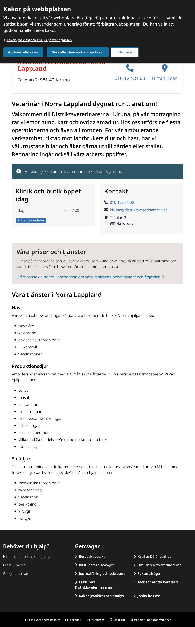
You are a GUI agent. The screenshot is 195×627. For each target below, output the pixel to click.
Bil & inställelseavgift (96, 565)
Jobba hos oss (149, 595)
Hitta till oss (164, 78)
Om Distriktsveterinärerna (159, 565)
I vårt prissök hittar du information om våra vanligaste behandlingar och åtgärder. (88, 277)
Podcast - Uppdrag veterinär (152, 619)
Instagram (97, 619)
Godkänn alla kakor (23, 52)
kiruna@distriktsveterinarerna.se (139, 209)
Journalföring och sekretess (102, 573)
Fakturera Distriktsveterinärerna (93, 584)
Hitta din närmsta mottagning (26, 556)
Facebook (75, 619)
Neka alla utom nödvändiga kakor (77, 52)
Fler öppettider (32, 220)
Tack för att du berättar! (157, 582)
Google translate (16, 573)
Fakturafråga (148, 573)
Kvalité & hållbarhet (154, 556)
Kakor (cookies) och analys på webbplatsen (39, 40)
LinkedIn (119, 619)
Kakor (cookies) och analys (101, 595)
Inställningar (125, 52)
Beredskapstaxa (92, 556)
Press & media (14, 565)
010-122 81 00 (130, 78)
